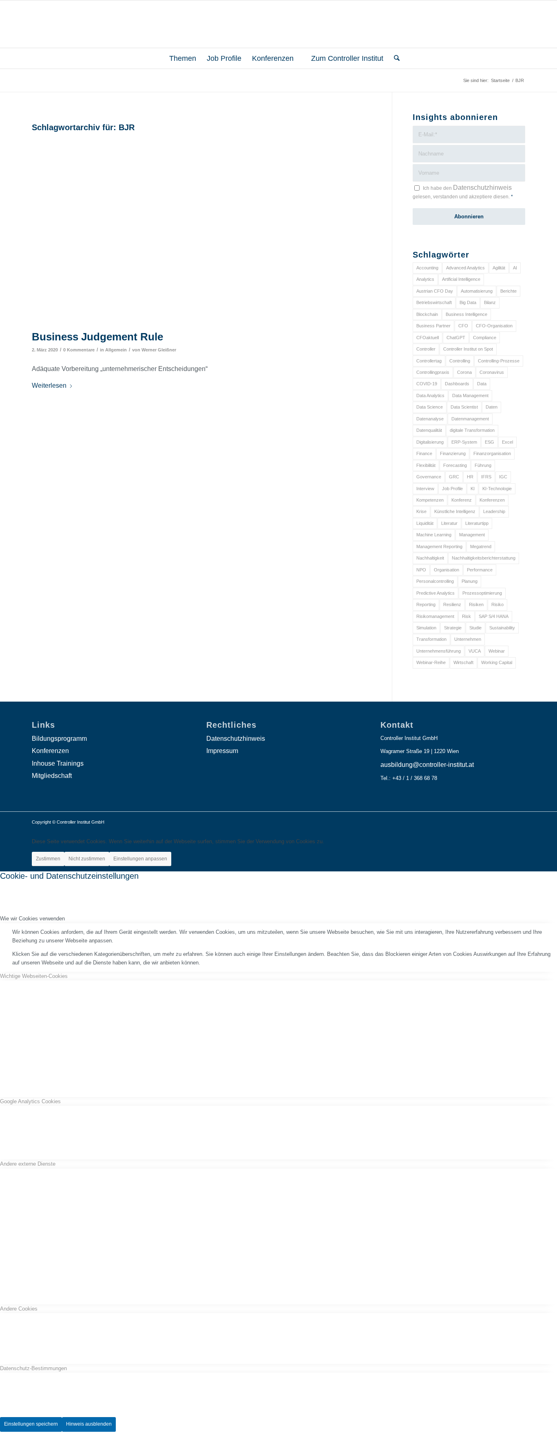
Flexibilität (425, 465)
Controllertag (429, 360)
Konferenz (461, 500)
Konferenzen (492, 500)
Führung (483, 465)
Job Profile (452, 488)
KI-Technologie (497, 488)
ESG (489, 442)
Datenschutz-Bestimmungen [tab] (33, 1368)
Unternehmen (467, 639)
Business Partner (433, 325)
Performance (480, 569)
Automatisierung (477, 291)
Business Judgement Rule (97, 337)
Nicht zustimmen (87, 859)
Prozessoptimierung (482, 593)
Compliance (484, 337)
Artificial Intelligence (461, 279)
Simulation (426, 627)
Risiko (497, 604)
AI (515, 267)
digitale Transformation (472, 430)
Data (481, 383)
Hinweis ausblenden (89, 1424)
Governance (428, 476)
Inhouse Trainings (58, 763)
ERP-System (464, 442)
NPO (421, 569)
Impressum (222, 750)
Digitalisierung (430, 442)
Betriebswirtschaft (434, 302)
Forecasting (455, 465)
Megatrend (480, 546)
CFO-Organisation (494, 325)
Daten (491, 406)
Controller (425, 349)
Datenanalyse (430, 418)
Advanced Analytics (465, 267)
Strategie (453, 627)
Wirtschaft (463, 662)
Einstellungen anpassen (140, 859)
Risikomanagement (435, 616)
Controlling (459, 360)
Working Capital (496, 662)
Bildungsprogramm (59, 738)
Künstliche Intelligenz (454, 511)
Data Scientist (464, 406)
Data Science (429, 406)
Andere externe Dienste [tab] (27, 1164)
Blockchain (427, 314)
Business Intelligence (466, 314)
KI (473, 488)
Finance (424, 453)
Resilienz (452, 604)
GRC (454, 476)
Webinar (496, 651)
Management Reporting (439, 546)
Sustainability (502, 627)
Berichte (508, 291)
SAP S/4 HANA (493, 616)
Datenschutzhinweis (482, 187)
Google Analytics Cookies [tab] (30, 1101)
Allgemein (116, 349)
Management (472, 534)
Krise (421, 511)
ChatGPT (455, 337)
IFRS (486, 476)
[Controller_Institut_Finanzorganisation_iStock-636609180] (201, 230)
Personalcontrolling (435, 581)
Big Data (468, 302)
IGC (503, 476)
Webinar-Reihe (431, 662)
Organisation (446, 569)
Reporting (425, 604)
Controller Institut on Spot (468, 349)
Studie (475, 627)
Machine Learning (433, 534)
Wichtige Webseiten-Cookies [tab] (34, 976)
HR (470, 476)
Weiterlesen (49, 385)
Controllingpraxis (432, 372)
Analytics (425, 279)
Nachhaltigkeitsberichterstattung (483, 557)
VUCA (475, 651)
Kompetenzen (430, 500)
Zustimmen (48, 859)
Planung (469, 581)
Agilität (499, 267)
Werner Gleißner (158, 349)
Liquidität (424, 523)
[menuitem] (179, 58)
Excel (507, 442)
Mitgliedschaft (52, 775)
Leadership (494, 511)
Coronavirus (492, 372)
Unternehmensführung (438, 651)
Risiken (476, 604)
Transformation (431, 639)
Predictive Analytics (435, 593)
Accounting (427, 267)
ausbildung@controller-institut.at (427, 764)
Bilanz (490, 302)
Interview (425, 488)
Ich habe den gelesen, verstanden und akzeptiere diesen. (463, 192)
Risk (466, 616)
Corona (464, 372)
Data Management (470, 395)
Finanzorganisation (492, 453)
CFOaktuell (427, 337)
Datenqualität (429, 430)
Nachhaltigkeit (430, 557)
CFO (463, 325)
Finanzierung (453, 453)
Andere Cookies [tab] (19, 1309)
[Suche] (394, 58)
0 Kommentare (79, 349)
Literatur (449, 523)
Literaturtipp (476, 523)
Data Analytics (430, 395)
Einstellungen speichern (31, 1424)
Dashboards (457, 383)
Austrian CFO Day (434, 291)
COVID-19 (426, 383)
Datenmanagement (470, 418)
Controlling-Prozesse (498, 360)
